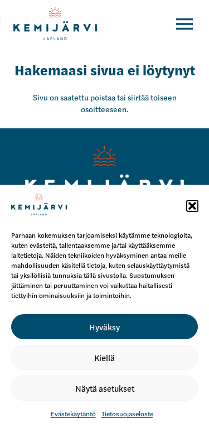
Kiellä (104, 357)
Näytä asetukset (104, 388)
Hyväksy (104, 327)
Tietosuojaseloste (127, 413)
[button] (192, 205)
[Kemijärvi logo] (104, 178)
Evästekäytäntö (73, 413)
